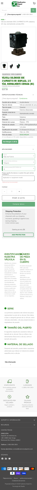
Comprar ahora (18, 204)
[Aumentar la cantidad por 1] (19, 191)
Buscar (16, 478)
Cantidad (4, 187)
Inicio (2, 19)
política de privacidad (26, 478)
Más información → (10, 363)
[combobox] (16, 10)
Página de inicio (7, 478)
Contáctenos (23, 98)
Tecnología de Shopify (18, 486)
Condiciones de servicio (18, 481)
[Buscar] (33, 10)
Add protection (18, 235)
